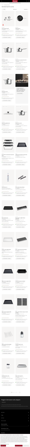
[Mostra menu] (1, 1)
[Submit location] (28, 425)
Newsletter (3, 432)
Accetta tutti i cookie (3, 445)
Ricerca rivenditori (4, 424)
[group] (8, 26)
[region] (15, 440)
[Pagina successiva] (19, 392)
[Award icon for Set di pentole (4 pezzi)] (3, 25)
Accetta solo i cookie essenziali (18, 445)
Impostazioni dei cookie (26, 445)
